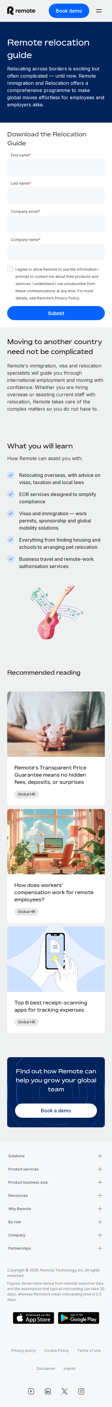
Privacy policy (23, 1350)
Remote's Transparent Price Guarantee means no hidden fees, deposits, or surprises (50, 775)
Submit (56, 313)
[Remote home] (21, 10)
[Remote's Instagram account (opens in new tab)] (81, 1391)
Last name (20, 183)
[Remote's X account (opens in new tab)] (64, 1391)
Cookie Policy (56, 1350)
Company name (25, 239)
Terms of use (89, 1350)
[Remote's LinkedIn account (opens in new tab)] (48, 1391)
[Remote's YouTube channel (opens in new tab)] (31, 1391)
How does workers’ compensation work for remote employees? (53, 892)
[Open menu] (99, 11)
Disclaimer (46, 1368)
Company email (24, 211)
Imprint (70, 1368)
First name (20, 155)
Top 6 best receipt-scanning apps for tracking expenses (50, 1006)
